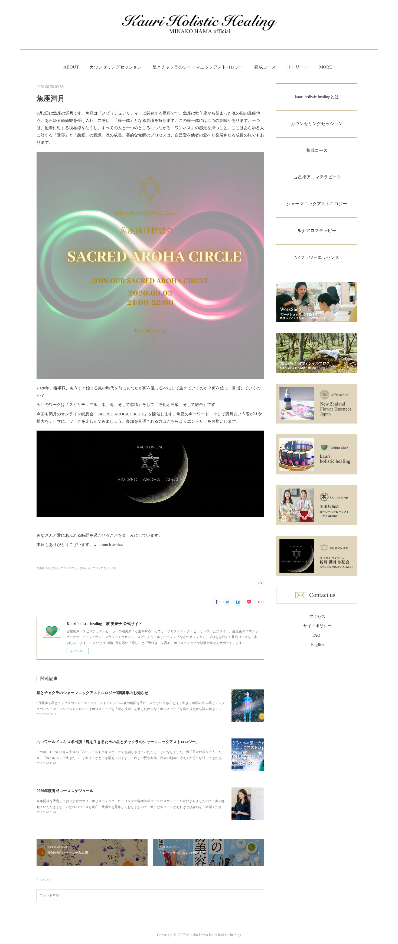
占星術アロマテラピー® (316, 177)
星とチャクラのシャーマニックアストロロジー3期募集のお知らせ (92, 693)
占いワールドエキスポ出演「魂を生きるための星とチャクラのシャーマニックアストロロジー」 (118, 742)
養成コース (265, 67)
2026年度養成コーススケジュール (65, 791)
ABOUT (71, 67)
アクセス (317, 616)
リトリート (297, 67)
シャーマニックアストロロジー (316, 203)
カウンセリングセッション (116, 67)
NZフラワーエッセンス (316, 257)
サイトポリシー (317, 626)
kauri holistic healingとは (317, 97)
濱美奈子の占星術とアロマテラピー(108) (61, 568)
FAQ (316, 635)
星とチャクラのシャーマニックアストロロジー (197, 67)
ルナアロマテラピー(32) (101, 568)
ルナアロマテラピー (316, 230)
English (317, 644)
